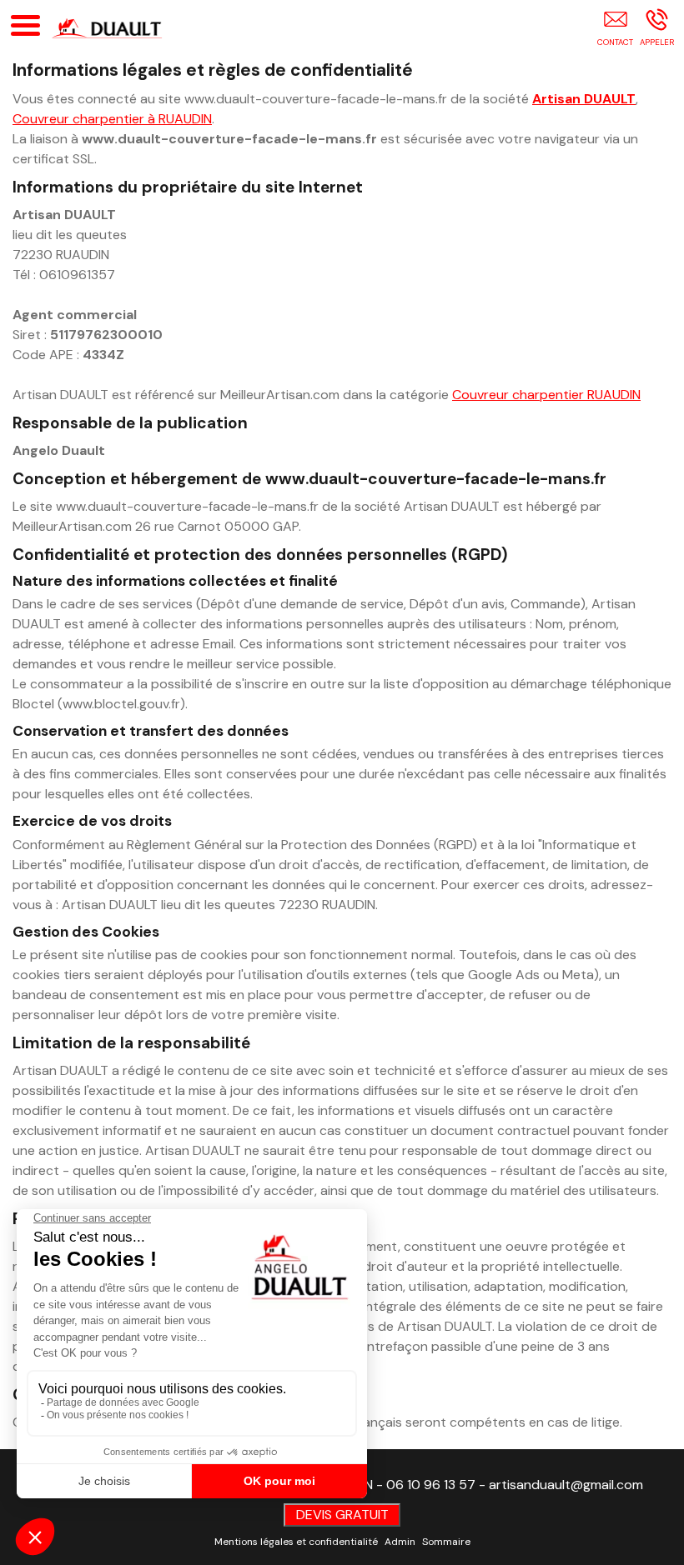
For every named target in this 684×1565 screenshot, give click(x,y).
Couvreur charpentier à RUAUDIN (112, 119)
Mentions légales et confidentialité (296, 1541)
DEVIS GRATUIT (342, 1514)
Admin (400, 1541)
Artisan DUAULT (584, 99)
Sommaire (446, 1541)
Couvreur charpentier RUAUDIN (546, 394)
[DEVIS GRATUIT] (615, 31)
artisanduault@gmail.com (566, 1484)
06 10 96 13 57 (430, 1484)
